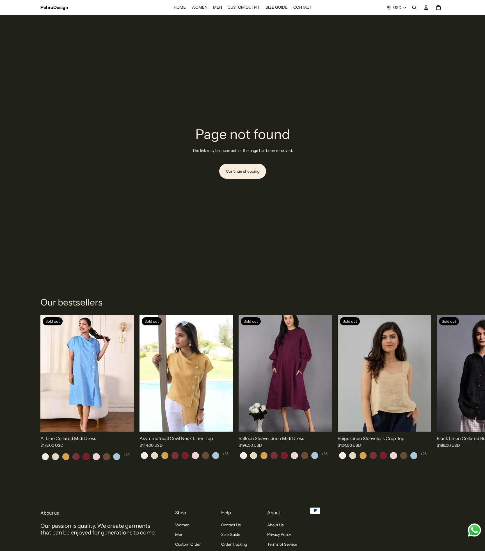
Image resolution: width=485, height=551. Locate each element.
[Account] (426, 7)
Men (179, 534)
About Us (275, 524)
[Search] (414, 7)
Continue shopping (242, 171)
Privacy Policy (279, 534)
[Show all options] (126, 455)
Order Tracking (234, 544)
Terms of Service (282, 544)
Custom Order (188, 544)
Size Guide (230, 534)
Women (182, 524)
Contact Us (231, 524)
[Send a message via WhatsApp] (474, 530)
